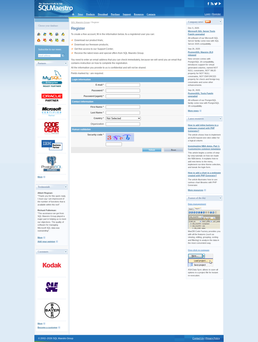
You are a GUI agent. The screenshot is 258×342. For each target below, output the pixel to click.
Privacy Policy (212, 338)
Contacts (151, 14)
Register (216, 14)
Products (90, 14)
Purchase (115, 14)
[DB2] (57, 41)
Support (127, 14)
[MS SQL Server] (51, 35)
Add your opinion (46, 241)
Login (207, 14)
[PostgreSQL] (57, 35)
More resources (195, 190)
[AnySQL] (38, 35)
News (80, 14)
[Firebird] (38, 41)
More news (193, 111)
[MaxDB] (63, 41)
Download (103, 14)
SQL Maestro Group (80, 22)
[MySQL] (44, 35)
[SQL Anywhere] (51, 41)
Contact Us (198, 338)
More (40, 177)
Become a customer (47, 327)
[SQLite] (63, 35)
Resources (139, 14)
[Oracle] (44, 41)
